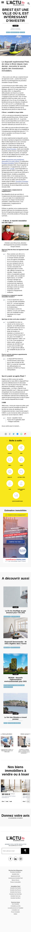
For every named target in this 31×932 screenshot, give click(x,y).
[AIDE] (21, 447)
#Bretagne (7, 647)
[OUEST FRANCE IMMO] (21, 483)
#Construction (15, 616)
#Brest (8, 32)
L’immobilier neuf (15, 910)
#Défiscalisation (15, 647)
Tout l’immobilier (15, 904)
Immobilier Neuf (15, 874)
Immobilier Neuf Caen (15, 896)
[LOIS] (9, 483)
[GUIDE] (21, 459)
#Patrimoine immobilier (14, 723)
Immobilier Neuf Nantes (15, 888)
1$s (10, 859)
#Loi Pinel (22, 32)
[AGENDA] (9, 447)
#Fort (5, 723)
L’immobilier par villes (15, 906)
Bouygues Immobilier (8, 163)
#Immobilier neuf (15, 32)
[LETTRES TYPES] (21, 471)
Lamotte (12, 168)
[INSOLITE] (9, 471)
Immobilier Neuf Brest (15, 898)
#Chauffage (7, 616)
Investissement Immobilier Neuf (16, 878)
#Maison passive (8, 687)
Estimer (15, 914)
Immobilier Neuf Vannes (15, 892)
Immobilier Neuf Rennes (15, 890)
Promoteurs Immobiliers (15, 872)
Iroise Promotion (11, 149)
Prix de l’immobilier (15, 912)
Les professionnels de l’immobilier (15, 908)
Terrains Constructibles (15, 882)
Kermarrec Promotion (22, 181)
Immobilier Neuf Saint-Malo (15, 894)
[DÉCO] (9, 459)
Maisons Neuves (15, 880)
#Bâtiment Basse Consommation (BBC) (14, 685)
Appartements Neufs (15, 876)
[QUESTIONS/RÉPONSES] (16, 495)
